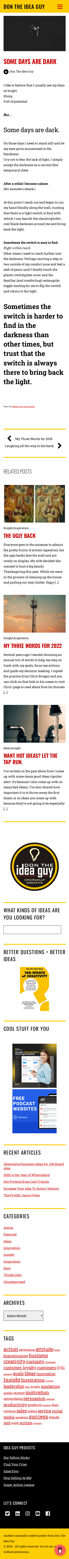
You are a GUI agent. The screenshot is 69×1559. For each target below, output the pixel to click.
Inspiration (21, 528)
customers (46, 1367)
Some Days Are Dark (30, 61)
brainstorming (16, 1355)
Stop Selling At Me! (17, 1478)
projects (46, 1405)
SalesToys (11, 1471)
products (35, 1405)
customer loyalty (20, 1367)
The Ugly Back (20, 535)
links (27, 1386)
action (11, 1349)
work (15, 1423)
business (38, 1355)
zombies (37, 1423)
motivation (37, 1392)
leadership (14, 1386)
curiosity (35, 1361)
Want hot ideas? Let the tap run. (31, 758)
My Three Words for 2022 (33, 646)
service (44, 1410)
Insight (8, 528)
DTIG (61, 1368)
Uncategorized (14, 1282)
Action (8, 1228)
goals (18, 1373)
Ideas (7, 748)
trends (54, 1417)
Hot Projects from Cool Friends (26, 1181)
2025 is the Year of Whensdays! (27, 1175)
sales (21, 1411)
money (19, 1393)
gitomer (8, 1374)
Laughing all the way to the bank (29, 446)
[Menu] (59, 6)
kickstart (49, 1381)
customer (50, 1362)
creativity (14, 1361)
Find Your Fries (15, 1464)
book (57, 1350)
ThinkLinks (13, 1275)
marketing (50, 1386)
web (7, 1422)
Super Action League (19, 1485)
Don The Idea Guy (21, 71)
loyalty (35, 1387)
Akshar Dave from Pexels (23, 406)
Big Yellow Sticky (17, 1457)
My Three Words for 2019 (33, 439)
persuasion (34, 1398)
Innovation (12, 1248)
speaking (21, 1417)
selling (32, 1411)
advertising (27, 1350)
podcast (50, 1399)
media (8, 1393)
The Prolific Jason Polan (22, 1195)
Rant (7, 1268)
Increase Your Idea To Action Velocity (31, 1188)
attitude (44, 1349)
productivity (15, 1404)
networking (13, 1398)
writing (25, 1422)
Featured (10, 1234)
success (38, 1416)
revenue (10, 1411)
